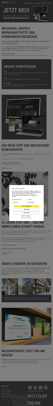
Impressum (23, 217)
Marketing (16, 202)
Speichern (26, 212)
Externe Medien (31, 202)
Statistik (30, 199)
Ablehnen (26, 209)
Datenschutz (29, 217)
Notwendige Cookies (18, 199)
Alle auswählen (26, 206)
